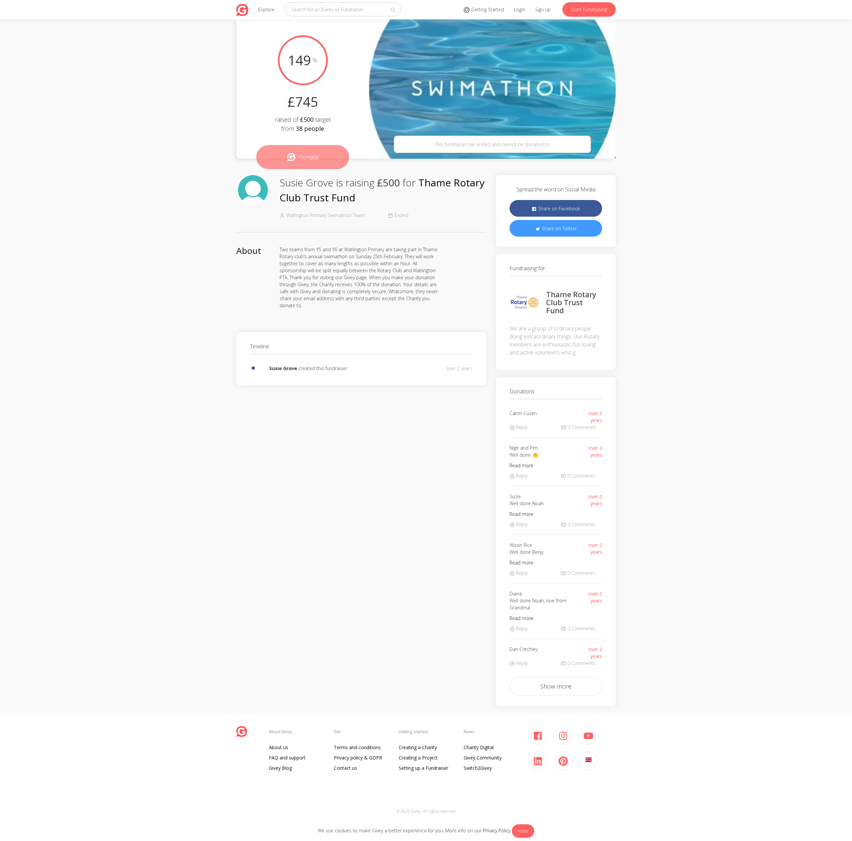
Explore (266, 9)
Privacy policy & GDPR (358, 757)
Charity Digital (479, 747)
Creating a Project (418, 757)
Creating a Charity (418, 747)
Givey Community (483, 757)
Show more (555, 686)
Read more (521, 465)
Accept (523, 831)
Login (519, 9)
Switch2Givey (478, 768)
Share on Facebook (558, 208)
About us (278, 747)
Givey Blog (280, 768)
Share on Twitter (558, 228)
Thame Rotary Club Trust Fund (571, 302)
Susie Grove (283, 368)
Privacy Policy (497, 830)
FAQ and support (287, 757)
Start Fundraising (589, 9)
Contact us (345, 768)
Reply (521, 427)
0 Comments (580, 427)
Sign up (543, 9)
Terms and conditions (357, 747)
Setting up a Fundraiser (423, 768)
